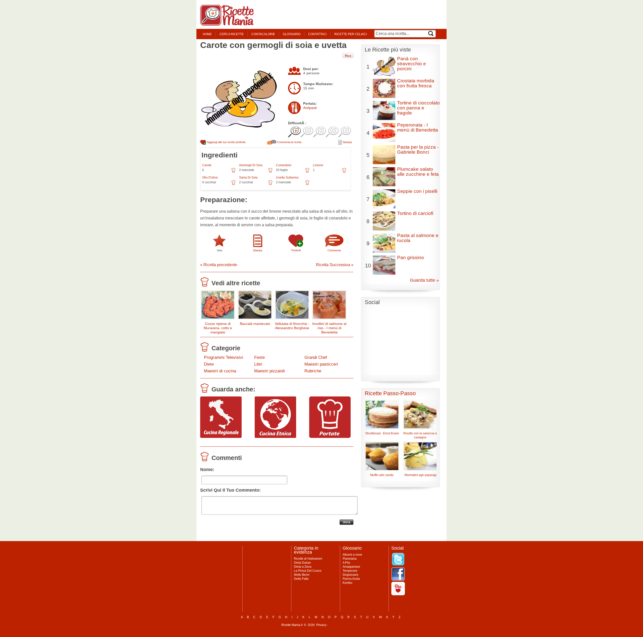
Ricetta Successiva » (334, 265)
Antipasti (310, 108)
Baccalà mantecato (255, 324)
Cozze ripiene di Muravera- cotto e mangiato (218, 328)
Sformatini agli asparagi (420, 475)
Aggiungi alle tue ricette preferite (226, 142)
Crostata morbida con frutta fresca (415, 83)
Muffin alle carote (382, 475)
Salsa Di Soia (248, 177)
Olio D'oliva (210, 177)
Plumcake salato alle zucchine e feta (418, 171)
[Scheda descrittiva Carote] (233, 172)
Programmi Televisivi (223, 357)
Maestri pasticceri (321, 364)
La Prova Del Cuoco (308, 570)
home (207, 34)
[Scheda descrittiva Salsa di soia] (270, 184)
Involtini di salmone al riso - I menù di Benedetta (329, 328)
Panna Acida (351, 579)
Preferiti (296, 250)
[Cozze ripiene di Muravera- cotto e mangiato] (217, 306)
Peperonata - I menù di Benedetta (417, 127)
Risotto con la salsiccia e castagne (420, 435)
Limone (318, 165)
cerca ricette (232, 34)
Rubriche (312, 371)
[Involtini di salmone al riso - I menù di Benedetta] (329, 306)
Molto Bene (301, 574)
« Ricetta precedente (218, 265)
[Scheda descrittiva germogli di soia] (270, 172)
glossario (291, 34)
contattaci (317, 34)
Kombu (347, 583)
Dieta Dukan (302, 562)
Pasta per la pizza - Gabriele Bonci (418, 149)
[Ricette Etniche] (275, 437)
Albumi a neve (352, 554)
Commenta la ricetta (288, 142)
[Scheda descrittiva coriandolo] (307, 172)
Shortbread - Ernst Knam (382, 433)
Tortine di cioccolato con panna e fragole (418, 107)
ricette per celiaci (350, 34)
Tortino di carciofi (415, 213)
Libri (258, 364)
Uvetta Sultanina (287, 177)
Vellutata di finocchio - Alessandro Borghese (292, 326)
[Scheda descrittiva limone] (344, 172)
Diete (209, 364)
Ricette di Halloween (308, 558)
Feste (259, 357)
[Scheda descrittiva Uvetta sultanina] (307, 184)
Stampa (347, 142)
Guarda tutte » (424, 280)
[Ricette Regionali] (221, 437)
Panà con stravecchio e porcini (411, 63)
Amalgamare (351, 566)
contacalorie (263, 34)
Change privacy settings (345, 625)
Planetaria (350, 558)
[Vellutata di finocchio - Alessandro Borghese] (292, 306)
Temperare (350, 570)
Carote (206, 165)
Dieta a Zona (302, 566)
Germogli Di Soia (250, 165)
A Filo (346, 562)
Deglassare (350, 574)
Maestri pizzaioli (269, 371)
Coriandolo (283, 165)
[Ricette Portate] (330, 437)
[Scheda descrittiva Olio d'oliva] (233, 184)
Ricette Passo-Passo (390, 393)
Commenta (334, 250)
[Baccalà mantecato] (255, 306)
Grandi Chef (315, 357)
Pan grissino (410, 257)
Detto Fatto (301, 579)
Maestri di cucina (220, 371)
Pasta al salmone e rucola (418, 238)
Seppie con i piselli (417, 191)
